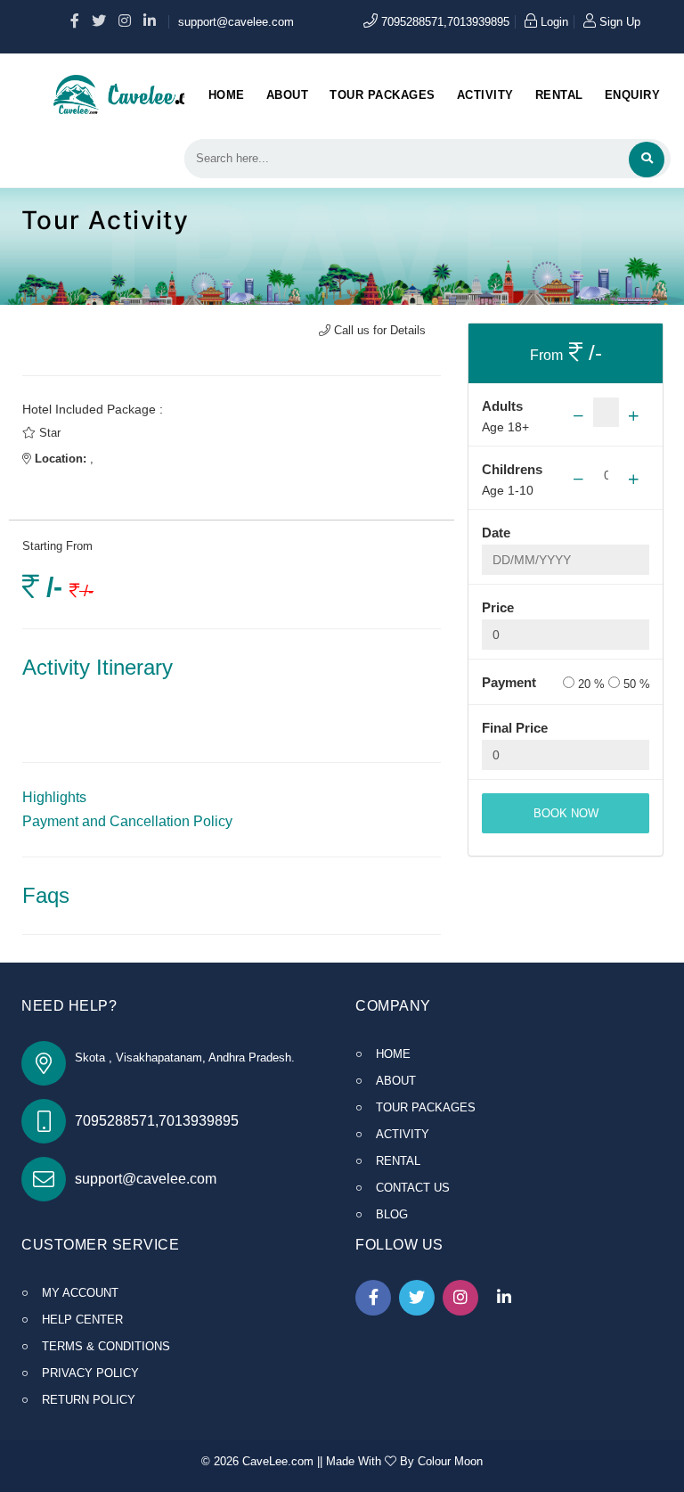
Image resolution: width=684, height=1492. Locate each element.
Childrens (509, 469)
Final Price (515, 727)
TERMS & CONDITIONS (106, 1346)
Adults (502, 406)
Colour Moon (450, 1461)
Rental (559, 95)
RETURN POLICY (88, 1399)
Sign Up (618, 22)
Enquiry (633, 95)
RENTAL (398, 1161)
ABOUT (396, 1080)
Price (498, 607)
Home (226, 95)
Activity (485, 95)
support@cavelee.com (236, 22)
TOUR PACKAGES (426, 1107)
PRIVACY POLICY (90, 1373)
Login (552, 22)
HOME (393, 1054)
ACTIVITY (402, 1134)
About (287, 95)
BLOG (392, 1214)
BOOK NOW (565, 813)
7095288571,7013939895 (443, 22)
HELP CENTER (82, 1319)
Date (496, 532)
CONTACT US (413, 1187)
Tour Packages (383, 95)
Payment (509, 682)
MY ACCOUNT (80, 1292)
